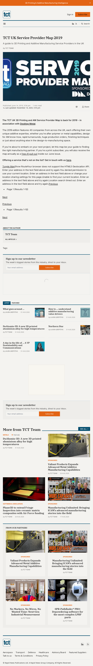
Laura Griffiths (11, 312)
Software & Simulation (13, 504)
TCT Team (9, 48)
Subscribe (49, 267)
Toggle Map (8, 166)
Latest (6, 303)
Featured (15, 303)
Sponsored (52, 460)
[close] (90, 3)
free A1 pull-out (29, 154)
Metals (6, 435)
